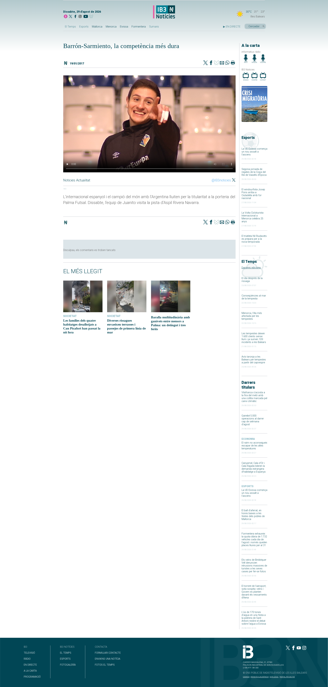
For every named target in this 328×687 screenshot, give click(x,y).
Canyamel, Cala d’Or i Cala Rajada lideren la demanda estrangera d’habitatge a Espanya (253, 467)
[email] (222, 63)
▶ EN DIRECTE (232, 26)
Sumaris (154, 26)
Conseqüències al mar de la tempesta (254, 297)
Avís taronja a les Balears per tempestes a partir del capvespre (254, 359)
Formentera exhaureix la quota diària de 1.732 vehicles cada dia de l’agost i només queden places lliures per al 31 (254, 539)
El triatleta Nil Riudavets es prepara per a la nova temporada (254, 239)
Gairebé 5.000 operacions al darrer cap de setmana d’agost (253, 420)
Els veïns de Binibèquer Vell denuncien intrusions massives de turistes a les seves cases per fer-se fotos (254, 565)
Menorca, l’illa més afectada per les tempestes (252, 316)
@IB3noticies (221, 180)
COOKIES (246, 677)
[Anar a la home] (65, 17)
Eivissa (124, 26)
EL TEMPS (65, 652)
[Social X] (70, 17)
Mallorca (97, 26)
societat (70, 316)
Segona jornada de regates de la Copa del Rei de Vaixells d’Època (254, 172)
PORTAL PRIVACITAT (287, 677)
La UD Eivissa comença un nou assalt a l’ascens (254, 151)
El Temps (70, 26)
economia (248, 439)
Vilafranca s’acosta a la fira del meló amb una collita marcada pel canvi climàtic (254, 397)
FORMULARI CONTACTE (108, 652)
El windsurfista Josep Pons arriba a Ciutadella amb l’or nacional (253, 194)
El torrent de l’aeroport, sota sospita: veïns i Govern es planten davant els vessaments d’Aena (254, 592)
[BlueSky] (92, 17)
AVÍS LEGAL (274, 677)
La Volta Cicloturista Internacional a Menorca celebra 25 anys (252, 217)
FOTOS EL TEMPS (105, 664)
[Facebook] (75, 17)
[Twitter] (205, 63)
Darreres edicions (251, 267)
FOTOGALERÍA (68, 664)
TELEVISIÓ (29, 652)
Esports (83, 26)
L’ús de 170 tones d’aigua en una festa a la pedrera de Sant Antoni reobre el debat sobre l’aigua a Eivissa (254, 618)
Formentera (139, 26)
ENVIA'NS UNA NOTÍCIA (107, 658)
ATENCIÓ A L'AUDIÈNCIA (260, 677)
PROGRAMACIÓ (32, 676)
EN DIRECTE (30, 664)
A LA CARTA (30, 670)
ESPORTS (65, 658)
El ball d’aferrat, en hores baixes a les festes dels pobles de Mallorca (253, 515)
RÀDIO (27, 658)
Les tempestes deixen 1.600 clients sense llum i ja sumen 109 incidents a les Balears (254, 338)
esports (248, 486)
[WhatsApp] (227, 63)
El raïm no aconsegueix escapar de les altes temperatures (254, 445)
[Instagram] (80, 17)
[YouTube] (85, 17)
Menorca (111, 26)
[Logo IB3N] (164, 12)
